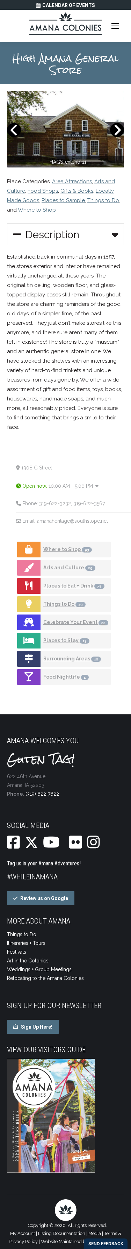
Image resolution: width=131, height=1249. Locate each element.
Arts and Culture (68, 567)
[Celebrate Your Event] (29, 622)
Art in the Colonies (28, 960)
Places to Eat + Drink (72, 586)
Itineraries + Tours (26, 943)
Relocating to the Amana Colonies (45, 978)
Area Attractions (72, 181)
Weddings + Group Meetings (39, 969)
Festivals (16, 952)
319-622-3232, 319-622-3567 (72, 503)
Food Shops (43, 191)
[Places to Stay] (29, 640)
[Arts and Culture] (29, 568)
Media (94, 1233)
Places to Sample (63, 200)
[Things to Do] (29, 604)
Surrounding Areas (70, 658)
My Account (22, 1233)
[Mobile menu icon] (115, 26)
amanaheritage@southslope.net (72, 521)
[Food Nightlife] (29, 677)
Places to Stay (65, 640)
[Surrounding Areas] (29, 659)
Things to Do (103, 200)
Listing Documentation (61, 1233)
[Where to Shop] (29, 549)
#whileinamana (32, 877)
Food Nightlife (64, 677)
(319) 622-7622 (42, 794)
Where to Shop (37, 210)
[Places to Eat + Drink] (29, 586)
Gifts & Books (76, 191)
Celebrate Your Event (74, 622)
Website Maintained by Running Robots (82, 1241)
